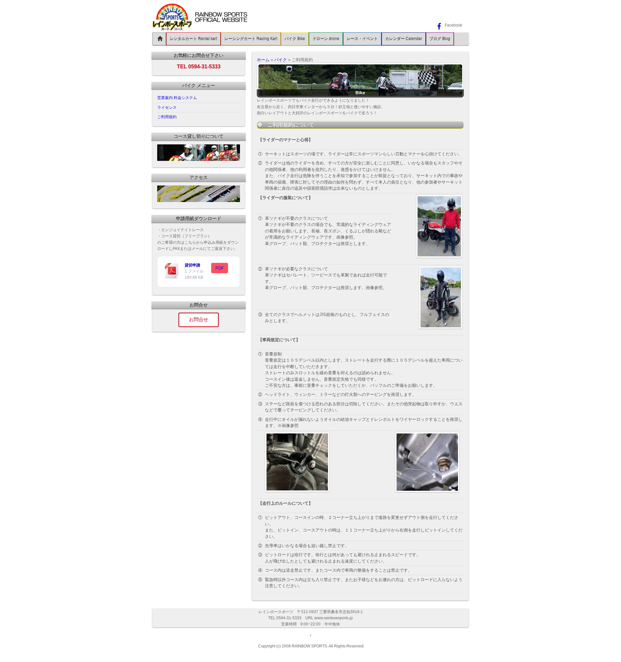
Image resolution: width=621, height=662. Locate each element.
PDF (219, 268)
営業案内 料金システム (177, 97)
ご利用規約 (167, 117)
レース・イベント (362, 39)
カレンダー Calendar (403, 39)
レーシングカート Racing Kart (250, 39)
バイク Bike (295, 39)
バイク (280, 59)
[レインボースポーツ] (200, 29)
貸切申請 (192, 265)
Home (159, 38)
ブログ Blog (440, 39)
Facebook (453, 25)
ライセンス (167, 107)
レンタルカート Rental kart (193, 39)
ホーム (263, 59)
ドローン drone (325, 39)
